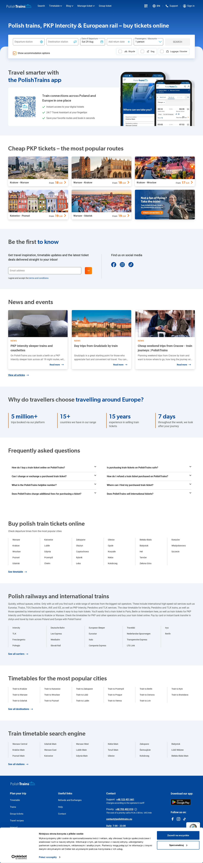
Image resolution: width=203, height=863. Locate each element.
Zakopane (80, 540)
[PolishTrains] (23, 783)
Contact (62, 813)
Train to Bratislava (179, 695)
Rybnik (79, 557)
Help (60, 807)
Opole (110, 545)
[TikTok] (130, 264)
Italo (91, 639)
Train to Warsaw (19, 695)
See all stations (16, 764)
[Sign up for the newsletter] (88, 270)
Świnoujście (145, 750)
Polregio (16, 645)
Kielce (110, 557)
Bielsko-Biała (146, 540)
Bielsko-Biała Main (179, 756)
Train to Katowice (52, 689)
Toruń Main (113, 750)
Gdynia (47, 551)
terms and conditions (38, 278)
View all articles (16, 375)
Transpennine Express (137, 639)
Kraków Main (18, 750)
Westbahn (55, 639)
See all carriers (16, 654)
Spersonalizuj (176, 845)
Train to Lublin (82, 701)
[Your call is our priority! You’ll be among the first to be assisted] (135, 809)
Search (41, 5)
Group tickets (16, 813)
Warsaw (16, 540)
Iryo (167, 628)
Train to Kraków (19, 689)
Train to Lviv (145, 701)
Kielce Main (113, 744)
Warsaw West (82, 744)
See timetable (15, 571)
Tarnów (143, 557)
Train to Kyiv (177, 689)
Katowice (48, 540)
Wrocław (16, 551)
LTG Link (131, 645)
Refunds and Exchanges (70, 800)
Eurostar (93, 634)
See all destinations (18, 709)
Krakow (16, 545)
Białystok (144, 545)
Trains (13, 807)
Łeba (78, 563)
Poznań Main (18, 756)
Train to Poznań (51, 701)
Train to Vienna (115, 701)
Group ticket (105, 5)
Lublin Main (81, 750)
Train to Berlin (146, 689)
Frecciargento (18, 639)
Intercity (16, 628)
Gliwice (111, 540)
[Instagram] (122, 264)
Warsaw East (50, 750)
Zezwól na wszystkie (178, 835)
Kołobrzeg (112, 563)
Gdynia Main (82, 756)
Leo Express (56, 634)
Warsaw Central (19, 744)
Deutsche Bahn (58, 628)
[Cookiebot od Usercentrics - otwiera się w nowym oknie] (19, 857)
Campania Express (97, 645)
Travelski (131, 628)
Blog (68, 5)
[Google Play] (181, 802)
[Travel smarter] (146, 5)
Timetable (54, 5)
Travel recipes (17, 820)
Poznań (16, 557)
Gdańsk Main (50, 744)
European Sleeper (97, 628)
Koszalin (112, 551)
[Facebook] (113, 264)
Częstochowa (82, 551)
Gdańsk (16, 563)
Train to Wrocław (52, 695)
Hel (141, 551)
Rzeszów (175, 540)
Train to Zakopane (84, 689)
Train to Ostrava (147, 695)
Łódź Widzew (177, 750)
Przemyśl (48, 557)
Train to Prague (115, 695)
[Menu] (198, 824)
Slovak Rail (56, 645)
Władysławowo (178, 545)
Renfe (167, 634)
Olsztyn (79, 545)
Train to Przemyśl (116, 689)
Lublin (47, 545)
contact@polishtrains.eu (119, 819)
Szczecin (175, 551)
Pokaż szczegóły (48, 857)
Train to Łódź (82, 695)
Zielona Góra (145, 563)
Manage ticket (84, 5)
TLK (14, 634)
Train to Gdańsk (19, 701)
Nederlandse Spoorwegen (139, 634)
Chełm (47, 563)
